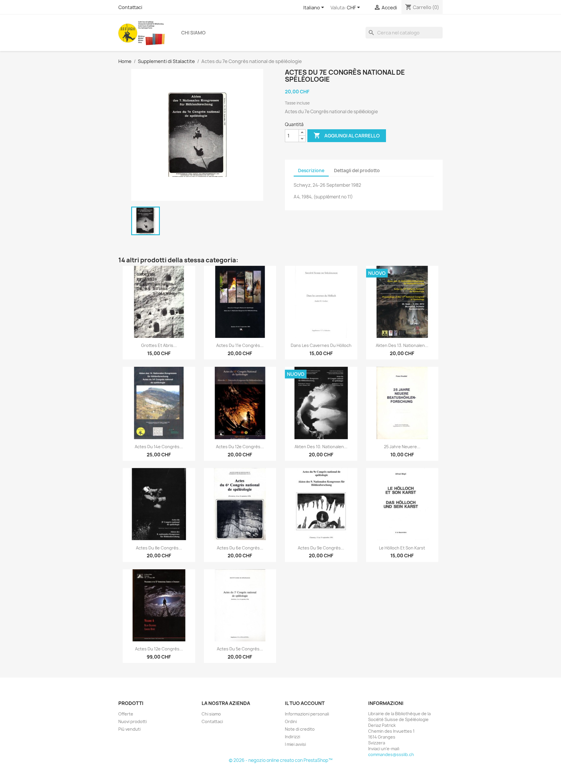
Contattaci (130, 7)
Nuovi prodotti (132, 721)
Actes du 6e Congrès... (240, 548)
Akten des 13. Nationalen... (402, 345)
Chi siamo (193, 32)
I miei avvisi (295, 744)
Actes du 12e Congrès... (240, 446)
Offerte (125, 714)
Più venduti (129, 729)
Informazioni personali (307, 714)
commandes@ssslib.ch (391, 754)
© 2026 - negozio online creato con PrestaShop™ (281, 760)
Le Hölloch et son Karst (402, 548)
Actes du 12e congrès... (159, 649)
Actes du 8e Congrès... (159, 548)
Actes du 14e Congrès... (159, 446)
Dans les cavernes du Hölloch (321, 345)
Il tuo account (305, 703)
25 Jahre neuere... (402, 446)
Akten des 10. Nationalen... (321, 446)
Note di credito (300, 729)
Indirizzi (292, 736)
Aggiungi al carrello (347, 135)
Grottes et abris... (159, 345)
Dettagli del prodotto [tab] (357, 170)
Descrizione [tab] (311, 170)
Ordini (291, 721)
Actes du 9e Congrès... (321, 548)
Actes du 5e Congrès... (240, 649)
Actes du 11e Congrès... (240, 345)
